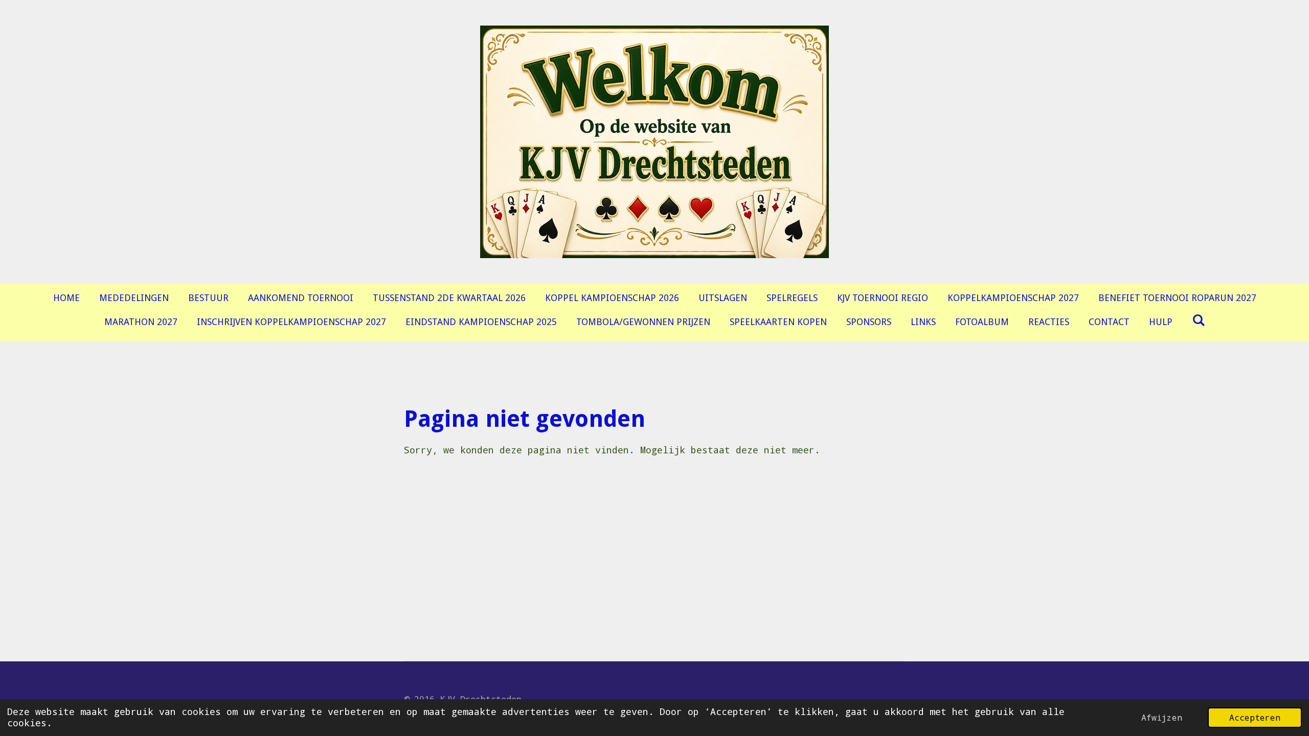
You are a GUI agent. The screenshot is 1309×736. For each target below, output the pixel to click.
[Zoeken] (1198, 320)
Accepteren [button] (1254, 717)
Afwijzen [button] (1161, 717)
